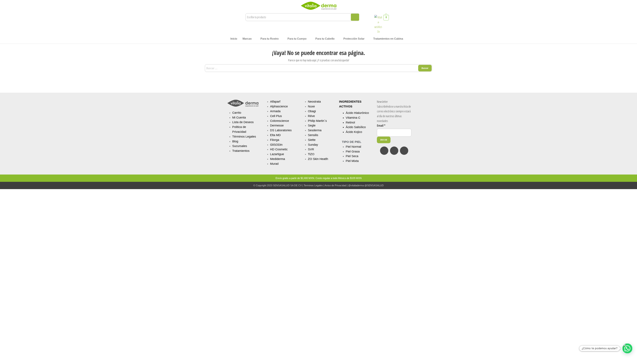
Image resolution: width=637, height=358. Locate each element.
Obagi (312, 111)
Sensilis (313, 135)
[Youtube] (404, 151)
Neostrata (314, 101)
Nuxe (311, 106)
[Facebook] (384, 151)
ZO (310, 159)
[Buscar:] (318, 68)
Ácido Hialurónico (357, 113)
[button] (249, 39)
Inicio (233, 38)
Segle (312, 125)
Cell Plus (276, 116)
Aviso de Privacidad (335, 185)
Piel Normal (353, 146)
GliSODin (276, 144)
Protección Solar (353, 38)
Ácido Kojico (354, 132)
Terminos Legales (313, 185)
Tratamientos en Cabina (388, 38)
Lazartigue (277, 154)
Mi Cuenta (239, 117)
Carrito (236, 112)
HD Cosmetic (279, 149)
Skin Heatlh (320, 159)
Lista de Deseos (243, 122)
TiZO (311, 154)
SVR (311, 149)
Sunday (313, 144)
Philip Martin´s (317, 120)
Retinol (350, 122)
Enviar (383, 139)
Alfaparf (275, 101)
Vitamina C (353, 117)
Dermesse (277, 125)
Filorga (274, 140)
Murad (274, 163)
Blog (235, 141)
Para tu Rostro (269, 38)
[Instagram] (394, 151)
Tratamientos (240, 150)
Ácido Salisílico (356, 127)
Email (381, 125)
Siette (312, 140)
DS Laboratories (281, 130)
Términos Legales (244, 136)
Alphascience (279, 106)
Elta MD (275, 135)
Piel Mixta (352, 161)
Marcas (247, 38)
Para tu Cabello (325, 38)
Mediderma (277, 159)
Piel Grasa (353, 151)
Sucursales (239, 146)
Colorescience (279, 120)
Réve (311, 116)
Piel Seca (352, 156)
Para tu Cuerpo (297, 38)
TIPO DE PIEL (351, 142)
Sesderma (314, 130)
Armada (275, 111)
